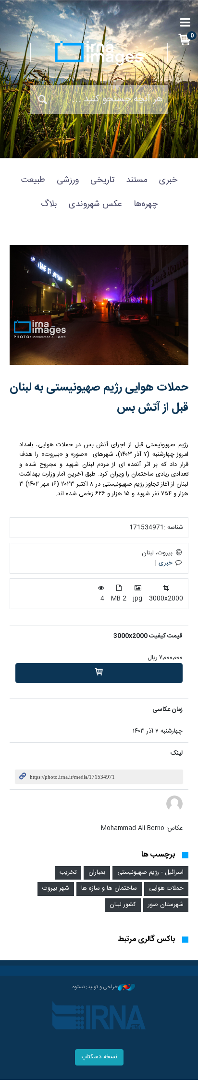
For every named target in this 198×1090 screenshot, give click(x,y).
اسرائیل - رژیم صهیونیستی (150, 873)
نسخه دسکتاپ (99, 1057)
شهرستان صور (166, 905)
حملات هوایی (166, 888)
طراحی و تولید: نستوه (95, 987)
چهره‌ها (146, 204)
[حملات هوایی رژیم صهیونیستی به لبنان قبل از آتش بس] (99, 305)
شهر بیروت (55, 888)
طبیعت (33, 180)
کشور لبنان (123, 905)
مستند (137, 180)
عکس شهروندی (95, 204)
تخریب (68, 873)
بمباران (96, 873)
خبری (168, 180)
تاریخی (102, 180)
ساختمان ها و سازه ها (109, 888)
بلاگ (49, 204)
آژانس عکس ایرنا (99, 53)
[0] (99, 673)
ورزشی (68, 180)
